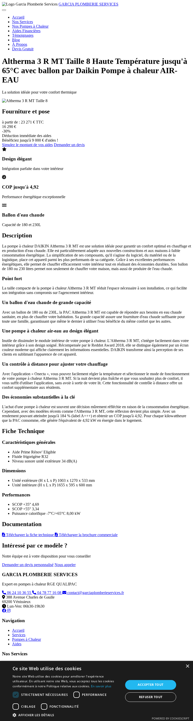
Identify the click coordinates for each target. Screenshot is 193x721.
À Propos (19, 44)
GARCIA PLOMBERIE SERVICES (88, 4)
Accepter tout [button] (150, 685)
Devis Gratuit (22, 49)
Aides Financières (26, 31)
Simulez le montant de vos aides (27, 145)
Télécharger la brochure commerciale (88, 535)
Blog (16, 40)
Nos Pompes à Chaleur (30, 26)
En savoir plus (101, 686)
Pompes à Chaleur (26, 639)
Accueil (18, 17)
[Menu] (4, 10)
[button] (66, 714)
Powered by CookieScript (170, 718)
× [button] (187, 666)
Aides (16, 644)
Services (18, 635)
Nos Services (22, 22)
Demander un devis (69, 145)
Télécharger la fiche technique (30, 535)
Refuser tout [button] (151, 697)
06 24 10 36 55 (19, 592)
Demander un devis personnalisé (28, 565)
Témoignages (22, 35)
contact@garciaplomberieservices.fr (95, 592)
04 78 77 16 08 (49, 592)
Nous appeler (65, 565)
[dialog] (96, 691)
